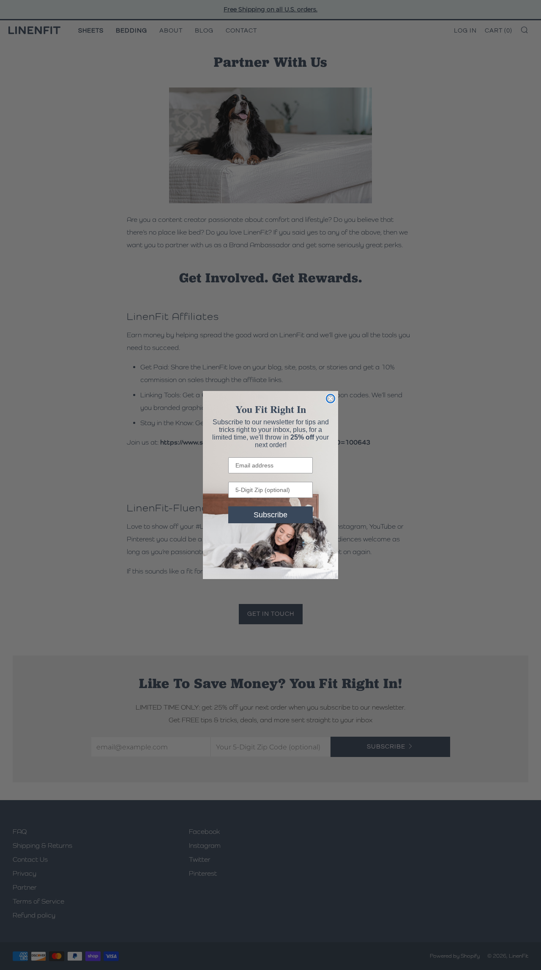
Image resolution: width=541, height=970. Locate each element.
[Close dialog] (330, 398)
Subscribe (270, 515)
